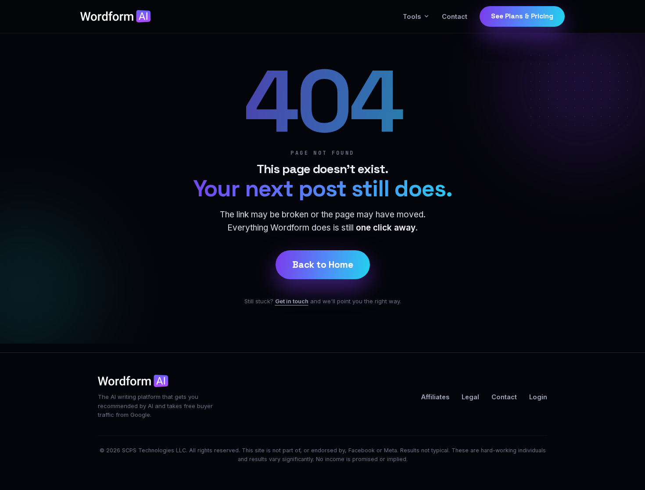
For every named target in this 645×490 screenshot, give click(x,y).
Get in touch (291, 301)
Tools (412, 16)
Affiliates (435, 397)
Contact (454, 16)
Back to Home (322, 264)
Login (538, 397)
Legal (470, 397)
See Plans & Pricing (522, 16)
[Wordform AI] (115, 16)
